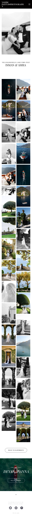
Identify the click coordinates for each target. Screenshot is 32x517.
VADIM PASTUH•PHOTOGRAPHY (13, 4)
